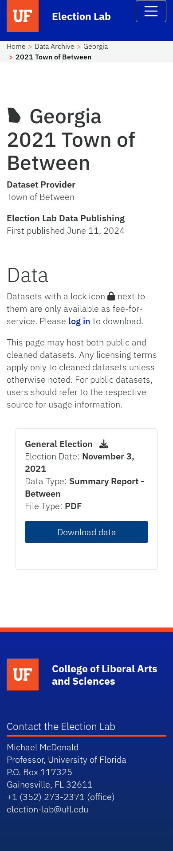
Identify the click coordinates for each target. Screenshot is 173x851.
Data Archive (55, 46)
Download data (86, 532)
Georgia (95, 46)
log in (79, 321)
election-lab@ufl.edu (47, 809)
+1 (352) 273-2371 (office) (61, 797)
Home (16, 46)
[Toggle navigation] (151, 11)
